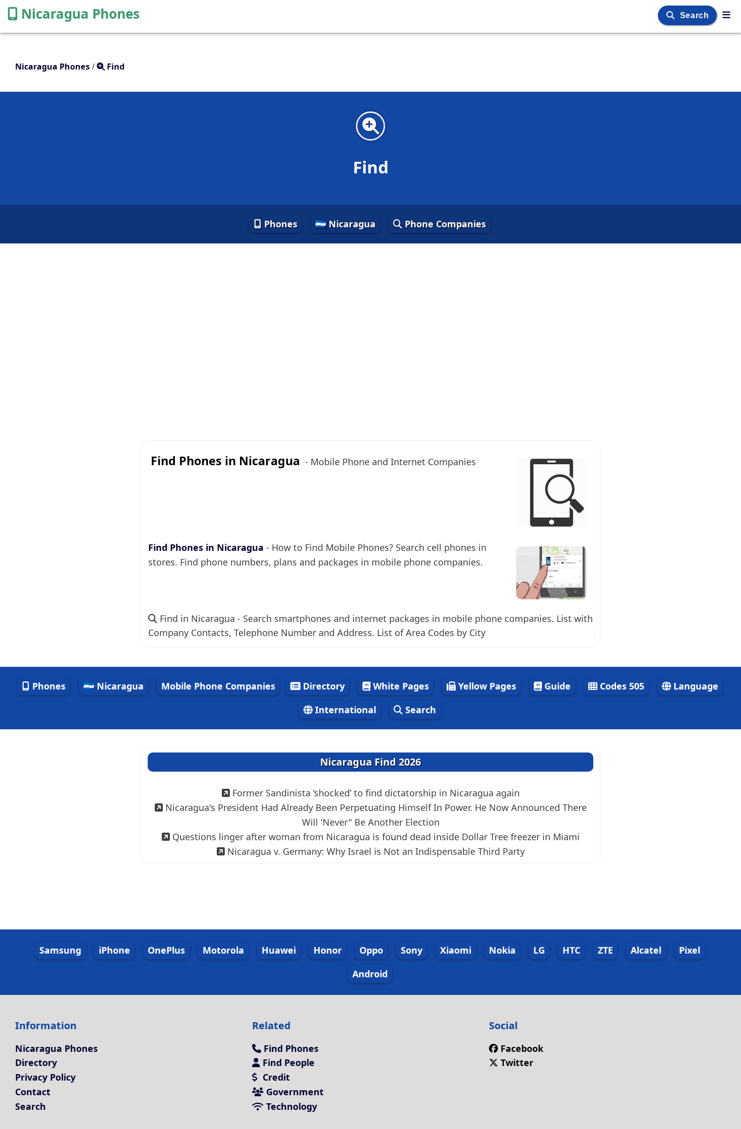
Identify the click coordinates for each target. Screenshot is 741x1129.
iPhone (114, 950)
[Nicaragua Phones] (726, 15)
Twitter (515, 1062)
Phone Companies (444, 224)
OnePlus (166, 950)
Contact (32, 1092)
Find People (287, 1062)
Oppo (371, 950)
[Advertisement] (370, 333)
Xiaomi (455, 950)
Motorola (223, 950)
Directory (322, 686)
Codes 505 (620, 686)
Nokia (502, 950)
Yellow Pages (486, 686)
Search (695, 15)
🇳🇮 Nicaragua (345, 224)
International (344, 710)
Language (694, 686)
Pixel (689, 950)
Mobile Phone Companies (218, 686)
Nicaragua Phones (80, 14)
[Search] (671, 15)
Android (370, 974)
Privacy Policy (45, 1077)
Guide (556, 686)
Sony (411, 950)
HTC (571, 950)
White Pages (400, 686)
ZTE (605, 950)
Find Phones (290, 1048)
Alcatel (646, 950)
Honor (328, 950)
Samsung (60, 950)
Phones (279, 224)
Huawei (279, 950)
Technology (290, 1106)
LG (539, 950)
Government (294, 1092)
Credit (275, 1077)
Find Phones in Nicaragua (207, 547)
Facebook (522, 1048)
